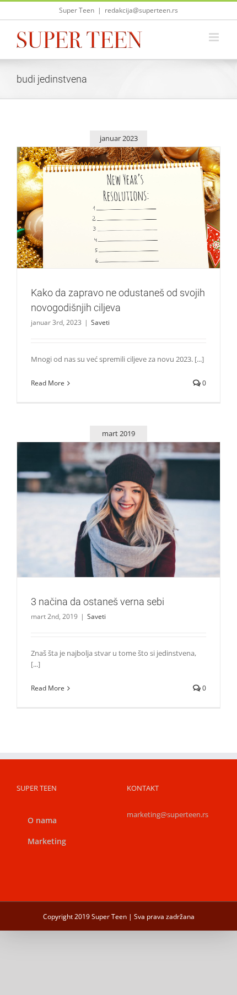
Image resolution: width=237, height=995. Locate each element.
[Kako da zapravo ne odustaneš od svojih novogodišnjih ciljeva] (118, 207)
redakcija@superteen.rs (141, 10)
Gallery (132, 188)
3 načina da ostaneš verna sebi (105, 495)
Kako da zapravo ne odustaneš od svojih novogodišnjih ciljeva (105, 188)
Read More (47, 383)
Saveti (118, 231)
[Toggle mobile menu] (214, 37)
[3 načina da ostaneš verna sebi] (118, 509)
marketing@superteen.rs (167, 814)
